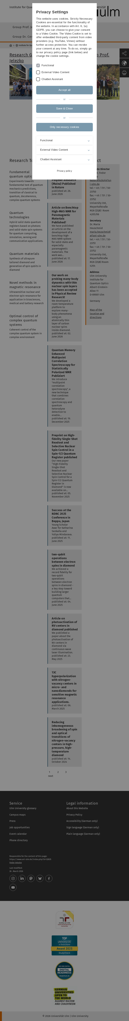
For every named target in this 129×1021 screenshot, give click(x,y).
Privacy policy (64, 170)
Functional (48, 65)
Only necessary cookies (64, 127)
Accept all (65, 90)
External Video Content (56, 72)
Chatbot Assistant (52, 79)
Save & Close (64, 108)
